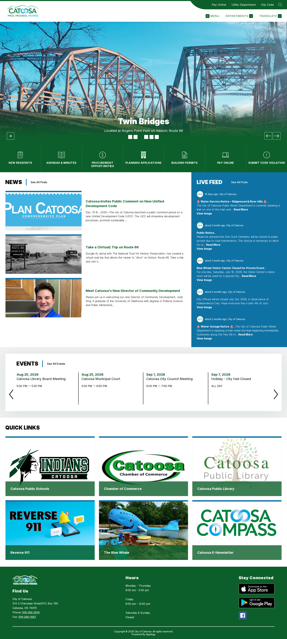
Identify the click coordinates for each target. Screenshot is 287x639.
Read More (241, 209)
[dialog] (50, 466)
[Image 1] (130, 137)
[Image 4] (146, 137)
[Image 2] (136, 137)
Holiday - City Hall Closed (232, 379)
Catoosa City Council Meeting (170, 379)
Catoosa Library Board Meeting (42, 379)
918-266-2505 (31, 612)
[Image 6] (157, 137)
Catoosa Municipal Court (102, 379)
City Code (267, 4)
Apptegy (150, 634)
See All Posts (39, 182)
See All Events (56, 363)
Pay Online (219, 4)
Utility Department (244, 4)
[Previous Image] (268, 136)
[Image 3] (141, 137)
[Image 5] (151, 137)
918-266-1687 (27, 617)
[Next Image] (276, 136)
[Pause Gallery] (10, 136)
